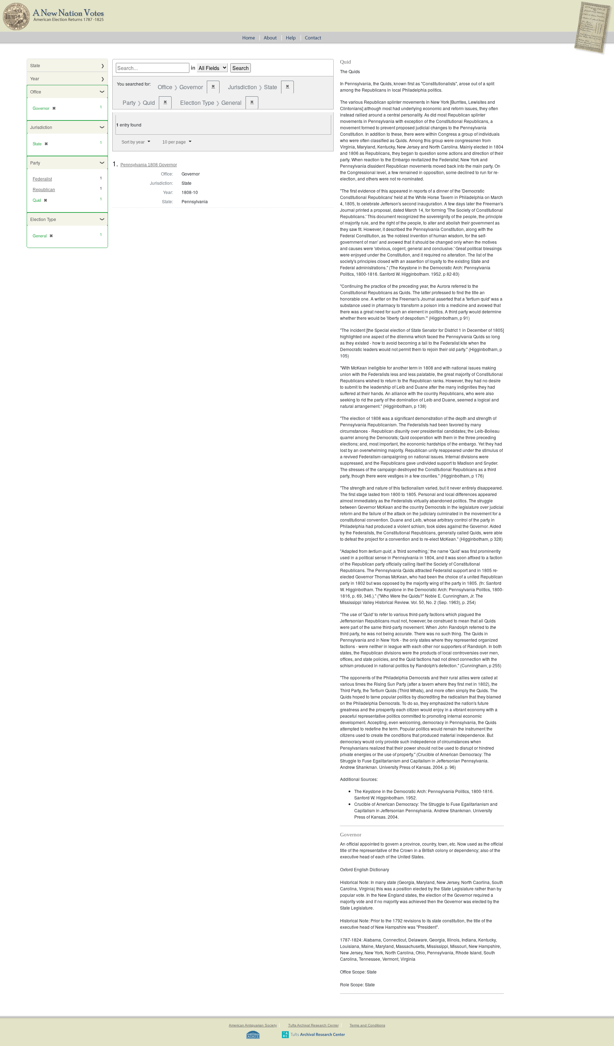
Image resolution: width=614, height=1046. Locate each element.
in (193, 67)
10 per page (174, 142)
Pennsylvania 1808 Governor (148, 164)
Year (34, 78)
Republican (44, 189)
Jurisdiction (41, 127)
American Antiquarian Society (253, 1025)
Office (35, 91)
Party (35, 163)
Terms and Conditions (367, 1025)
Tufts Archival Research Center (313, 1025)
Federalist (42, 179)
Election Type (43, 219)
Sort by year (133, 142)
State (35, 65)
